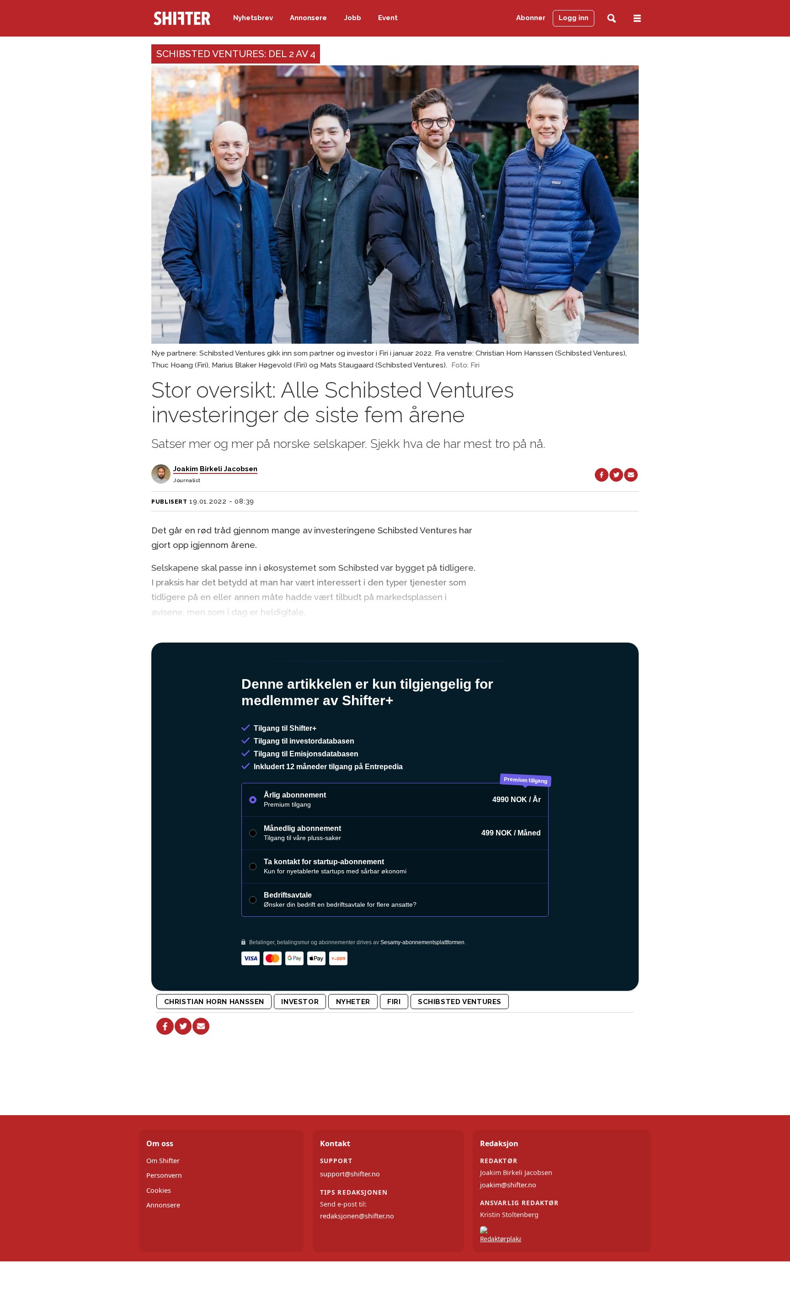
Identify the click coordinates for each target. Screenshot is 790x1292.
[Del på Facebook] (602, 475)
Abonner (530, 18)
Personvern (164, 1175)
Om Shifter (163, 1160)
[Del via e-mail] (631, 475)
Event (388, 18)
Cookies (158, 1190)
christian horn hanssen (214, 1002)
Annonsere (308, 18)
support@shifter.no (350, 1174)
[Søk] (611, 18)
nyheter (353, 1002)
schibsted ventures (460, 1002)
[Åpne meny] (637, 18)
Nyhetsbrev (253, 18)
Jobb (352, 18)
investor (300, 1002)
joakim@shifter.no (508, 1184)
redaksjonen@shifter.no (357, 1216)
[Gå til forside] (182, 18)
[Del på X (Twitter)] (616, 475)
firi (393, 1002)
